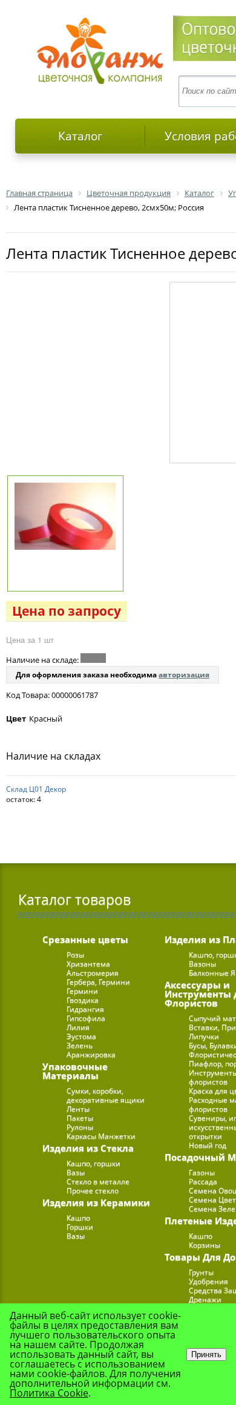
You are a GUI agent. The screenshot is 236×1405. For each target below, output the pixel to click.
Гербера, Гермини (98, 981)
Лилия (78, 1027)
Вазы (76, 1172)
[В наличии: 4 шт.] (93, 658)
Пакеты (80, 1118)
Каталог (80, 136)
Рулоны (80, 1127)
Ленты (78, 1108)
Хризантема (88, 963)
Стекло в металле (98, 1181)
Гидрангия (85, 1009)
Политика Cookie (49, 1393)
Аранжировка (91, 1054)
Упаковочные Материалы (75, 1070)
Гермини (82, 991)
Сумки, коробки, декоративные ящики (106, 1095)
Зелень (80, 1045)
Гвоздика (83, 1000)
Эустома (81, 1036)
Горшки (80, 1226)
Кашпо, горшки (93, 1163)
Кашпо (78, 1217)
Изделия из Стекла (88, 1148)
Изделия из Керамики (96, 1202)
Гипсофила (86, 1018)
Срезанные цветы (85, 939)
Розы (75, 954)
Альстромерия (93, 972)
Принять (206, 1354)
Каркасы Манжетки (101, 1136)
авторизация (184, 675)
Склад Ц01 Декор (36, 789)
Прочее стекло (93, 1190)
